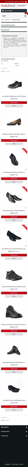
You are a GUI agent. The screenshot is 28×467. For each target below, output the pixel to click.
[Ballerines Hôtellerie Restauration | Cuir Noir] (14, 236)
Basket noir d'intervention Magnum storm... (14, 286)
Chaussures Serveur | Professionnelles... (14, 210)
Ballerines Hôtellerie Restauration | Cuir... (14, 248)
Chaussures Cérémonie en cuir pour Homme (14, 96)
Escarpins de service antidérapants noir (14, 400)
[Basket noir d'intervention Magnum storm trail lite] (14, 274)
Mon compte (4, 427)
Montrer (16, 63)
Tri (1, 63)
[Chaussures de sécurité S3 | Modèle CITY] (14, 159)
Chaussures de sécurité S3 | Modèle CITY (14, 172)
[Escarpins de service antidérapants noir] (14, 388)
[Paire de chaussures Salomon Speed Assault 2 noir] (14, 312)
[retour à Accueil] (2, 20)
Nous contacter (15, 1)
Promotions (5, 30)
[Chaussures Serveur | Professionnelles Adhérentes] (14, 197)
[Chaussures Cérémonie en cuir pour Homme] (14, 83)
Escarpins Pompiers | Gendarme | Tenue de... (14, 134)
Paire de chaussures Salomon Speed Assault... (14, 324)
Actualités (8, 1)
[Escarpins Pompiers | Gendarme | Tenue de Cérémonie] (14, 121)
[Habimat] (14, 5)
